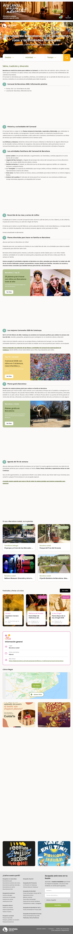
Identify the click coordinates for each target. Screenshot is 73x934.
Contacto (51, 929)
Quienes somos (41, 929)
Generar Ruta (38, 694)
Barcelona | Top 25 (12, 273)
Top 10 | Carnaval (11, 357)
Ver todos (65, 590)
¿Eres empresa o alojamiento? (60, 930)
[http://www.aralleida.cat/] (36, 11)
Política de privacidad (62, 929)
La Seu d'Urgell (56, 613)
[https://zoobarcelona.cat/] (19, 714)
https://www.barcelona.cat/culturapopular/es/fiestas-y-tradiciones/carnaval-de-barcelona (36, 661)
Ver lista (9, 292)
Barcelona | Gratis (12, 404)
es (71, 24)
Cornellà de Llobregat (11, 545)
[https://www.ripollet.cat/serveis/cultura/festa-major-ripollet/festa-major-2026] (54, 714)
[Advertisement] (36, 109)
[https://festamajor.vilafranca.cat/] (19, 853)
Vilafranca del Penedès (36, 613)
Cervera (7, 613)
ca (66, 24)
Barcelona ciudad (45, 545)
